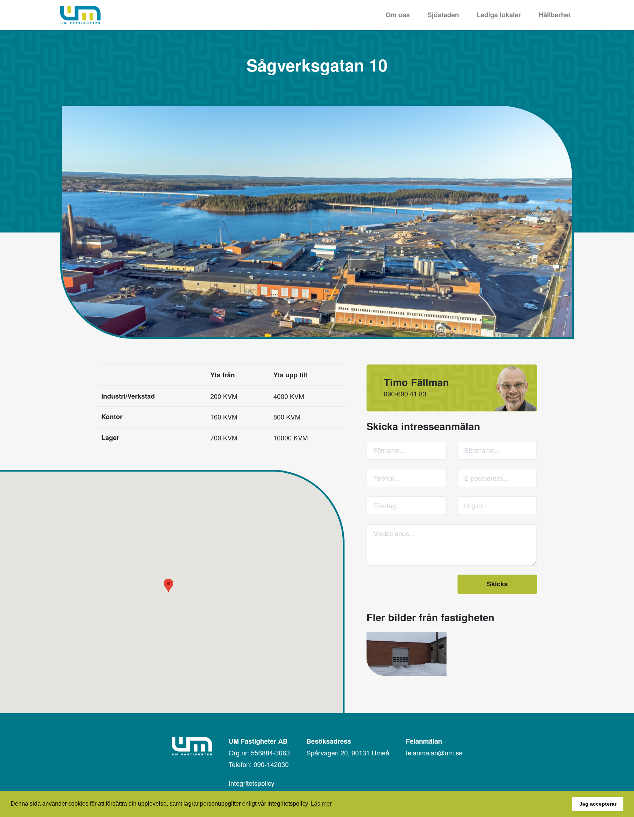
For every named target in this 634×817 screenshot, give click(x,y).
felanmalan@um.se (434, 752)
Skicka (497, 584)
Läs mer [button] (321, 803)
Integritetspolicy (251, 783)
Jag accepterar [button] (597, 804)
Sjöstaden (443, 14)
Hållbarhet (555, 14)
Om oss (398, 14)
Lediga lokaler (499, 14)
